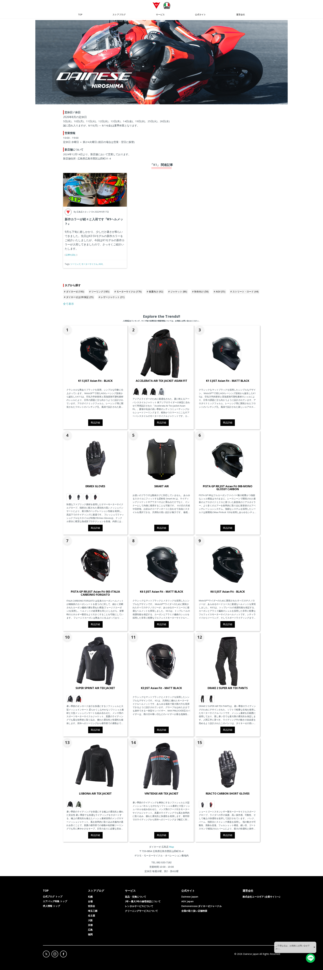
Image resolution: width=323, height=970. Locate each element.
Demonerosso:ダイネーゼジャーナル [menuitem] (201, 906)
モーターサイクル (89, 264)
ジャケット (178, 291)
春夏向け (156, 291)
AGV (101, 264)
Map (171, 846)
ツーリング (75, 264)
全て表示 (68, 304)
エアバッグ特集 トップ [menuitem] (55, 901)
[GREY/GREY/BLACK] (161, 391)
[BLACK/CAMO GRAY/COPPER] (144, 391)
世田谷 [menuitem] (91, 906)
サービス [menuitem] (160, 14)
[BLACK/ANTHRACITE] (70, 497)
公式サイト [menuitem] (200, 14)
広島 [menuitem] (90, 929)
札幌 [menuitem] (90, 896)
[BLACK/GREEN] (78, 497)
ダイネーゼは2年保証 (80, 297)
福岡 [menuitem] (90, 934)
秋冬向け (201, 291)
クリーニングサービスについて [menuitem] (141, 910)
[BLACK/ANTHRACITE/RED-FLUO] (211, 699)
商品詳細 (95, 422)
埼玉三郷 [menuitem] (92, 910)
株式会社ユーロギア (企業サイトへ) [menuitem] (261, 896)
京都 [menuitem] (90, 925)
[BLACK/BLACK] (202, 699)
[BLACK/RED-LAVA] (95, 497)
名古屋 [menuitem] (91, 915)
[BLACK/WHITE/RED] (78, 699)
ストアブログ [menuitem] (119, 14)
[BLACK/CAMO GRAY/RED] (136, 391)
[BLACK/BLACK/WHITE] (153, 391)
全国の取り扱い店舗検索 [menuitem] (194, 910)
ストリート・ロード (245, 291)
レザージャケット (112, 297)
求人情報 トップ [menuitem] (51, 905)
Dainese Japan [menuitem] (189, 896)
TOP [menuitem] (80, 14)
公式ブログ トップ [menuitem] (52, 896)
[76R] (78, 804)
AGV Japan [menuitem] (187, 901)
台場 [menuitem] (90, 901)
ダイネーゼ (75, 291)
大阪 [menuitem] (90, 920)
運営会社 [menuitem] (240, 14)
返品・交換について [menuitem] (135, 896)
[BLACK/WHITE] (70, 699)
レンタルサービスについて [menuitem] (139, 906)
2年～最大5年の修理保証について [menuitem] (143, 901)
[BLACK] (70, 804)
